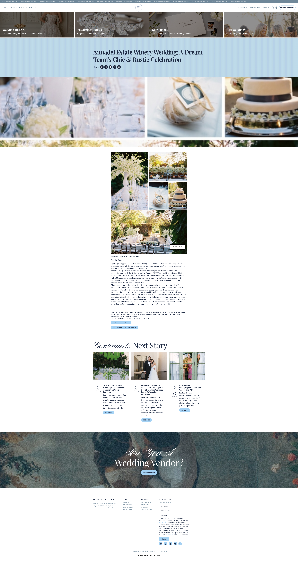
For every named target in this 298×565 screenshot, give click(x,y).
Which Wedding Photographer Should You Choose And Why (190, 387)
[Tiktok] (165, 543)
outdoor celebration (146, 314)
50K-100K (142, 319)
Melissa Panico (115, 314)
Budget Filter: (114, 318)
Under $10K (121, 319)
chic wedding (157, 312)
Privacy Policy (163, 522)
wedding (122, 316)
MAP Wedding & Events (178, 312)
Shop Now (177, 247)
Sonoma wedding (167, 314)
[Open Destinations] (246, 7)
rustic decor (157, 314)
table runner (177, 314)
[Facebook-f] (170, 543)
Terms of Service (143, 555)
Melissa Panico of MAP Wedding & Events (155, 273)
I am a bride (164, 515)
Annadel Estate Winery (126, 312)
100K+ (148, 319)
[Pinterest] (175, 543)
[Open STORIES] (35, 7)
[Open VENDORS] (16, 7)
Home (94, 46)
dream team (166, 312)
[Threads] (180, 543)
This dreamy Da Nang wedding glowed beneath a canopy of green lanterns (114, 388)
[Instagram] (160, 543)
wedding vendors (131, 316)
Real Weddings (100, 46)
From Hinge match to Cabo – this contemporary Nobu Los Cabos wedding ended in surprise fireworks (152, 390)
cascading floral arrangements (143, 312)
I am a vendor (164, 514)
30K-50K (135, 319)
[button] (102, 67)
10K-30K (129, 319)
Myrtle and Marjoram (132, 256)
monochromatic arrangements (130, 314)
